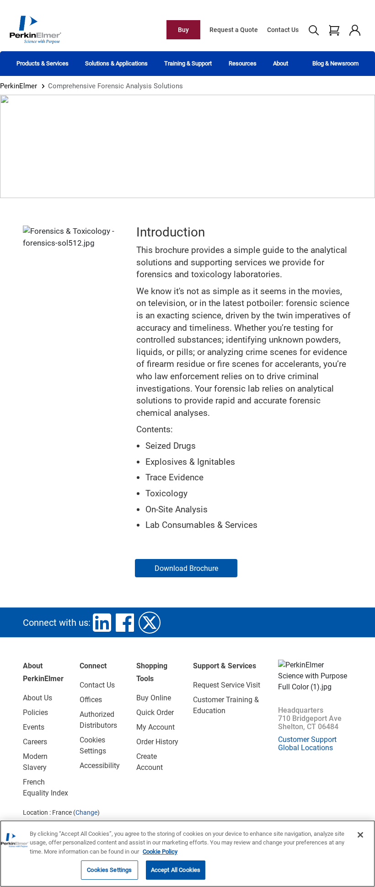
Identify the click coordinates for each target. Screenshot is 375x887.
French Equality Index (45, 787)
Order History (157, 741)
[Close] (360, 835)
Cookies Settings (109, 869)
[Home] (35, 29)
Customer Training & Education (226, 705)
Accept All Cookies (175, 869)
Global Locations (305, 747)
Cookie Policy (160, 851)
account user (354, 30)
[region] (187, 853)
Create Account (149, 762)
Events (33, 727)
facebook (125, 622)
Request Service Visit (226, 685)
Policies (35, 712)
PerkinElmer (18, 86)
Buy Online (153, 697)
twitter (150, 623)
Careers (35, 741)
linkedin (102, 622)
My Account (155, 727)
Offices (91, 699)
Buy (183, 29)
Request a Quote (233, 29)
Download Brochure (186, 568)
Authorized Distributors (98, 720)
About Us (37, 697)
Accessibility (100, 765)
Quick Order (155, 712)
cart (334, 30)
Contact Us (283, 29)
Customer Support (307, 739)
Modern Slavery (35, 762)
